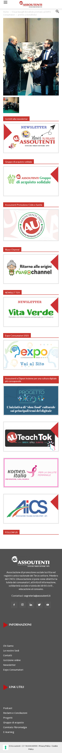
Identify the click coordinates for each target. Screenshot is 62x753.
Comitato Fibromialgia (15, 727)
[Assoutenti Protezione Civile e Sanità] (31, 240)
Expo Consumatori (13, 669)
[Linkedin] (31, 605)
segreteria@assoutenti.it (37, 595)
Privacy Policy (44, 746)
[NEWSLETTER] (31, 326)
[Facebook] (14, 605)
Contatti (7, 655)
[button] (57, 14)
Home (6, 12)
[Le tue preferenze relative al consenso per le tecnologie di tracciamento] (6, 747)
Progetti (7, 717)
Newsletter (9, 664)
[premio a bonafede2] (31, 94)
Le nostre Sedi (11, 650)
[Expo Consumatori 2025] (31, 369)
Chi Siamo (8, 645)
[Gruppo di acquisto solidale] (31, 195)
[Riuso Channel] (31, 283)
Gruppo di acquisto (13, 722)
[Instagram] (22, 605)
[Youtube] (48, 605)
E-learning (8, 732)
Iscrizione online (12, 660)
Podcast (7, 708)
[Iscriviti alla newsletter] (31, 152)
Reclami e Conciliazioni (15, 712)
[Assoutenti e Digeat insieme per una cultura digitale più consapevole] (31, 414)
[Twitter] (39, 605)
